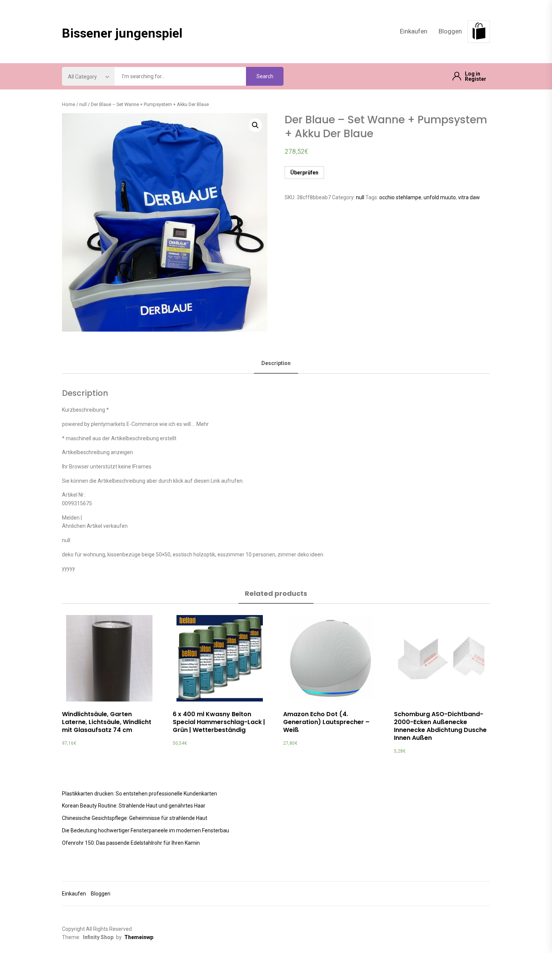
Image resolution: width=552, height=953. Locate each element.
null (83, 104)
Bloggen (450, 31)
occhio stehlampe (400, 197)
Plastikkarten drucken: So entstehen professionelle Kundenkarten (139, 794)
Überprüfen (304, 173)
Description (276, 363)
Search (264, 76)
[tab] (276, 363)
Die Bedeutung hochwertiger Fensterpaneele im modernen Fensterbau (145, 830)
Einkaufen (413, 31)
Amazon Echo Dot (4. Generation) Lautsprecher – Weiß (326, 722)
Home (68, 104)
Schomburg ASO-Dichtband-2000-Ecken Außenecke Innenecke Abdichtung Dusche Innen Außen (440, 726)
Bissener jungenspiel (122, 33)
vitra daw (469, 197)
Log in (472, 73)
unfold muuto (440, 197)
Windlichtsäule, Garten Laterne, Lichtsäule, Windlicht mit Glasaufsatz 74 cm (106, 722)
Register (475, 79)
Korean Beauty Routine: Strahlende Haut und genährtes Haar (133, 806)
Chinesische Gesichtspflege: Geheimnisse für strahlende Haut (134, 818)
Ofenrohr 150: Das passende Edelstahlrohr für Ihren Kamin (131, 843)
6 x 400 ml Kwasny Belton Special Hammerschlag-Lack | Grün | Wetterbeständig (219, 722)
